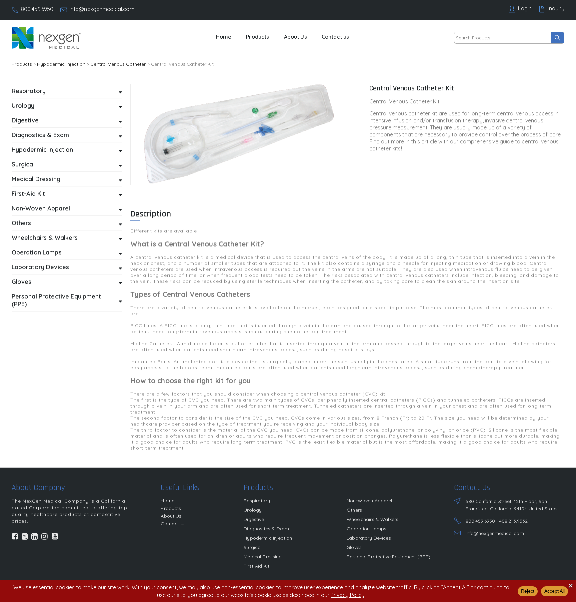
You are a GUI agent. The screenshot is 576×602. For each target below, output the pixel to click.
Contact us (335, 36)
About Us (295, 36)
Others (354, 510)
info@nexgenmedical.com (102, 9)
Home (224, 36)
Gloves (354, 547)
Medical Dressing (263, 557)
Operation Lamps (366, 529)
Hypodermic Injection (61, 64)
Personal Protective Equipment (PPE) (388, 557)
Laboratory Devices (369, 538)
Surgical (253, 547)
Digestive (254, 519)
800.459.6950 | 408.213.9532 (497, 521)
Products (257, 36)
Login (525, 8)
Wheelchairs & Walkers (372, 519)
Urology (253, 510)
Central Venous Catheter (118, 64)
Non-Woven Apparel (369, 501)
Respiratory (257, 501)
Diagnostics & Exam (266, 529)
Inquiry (556, 8)
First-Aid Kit (256, 566)
